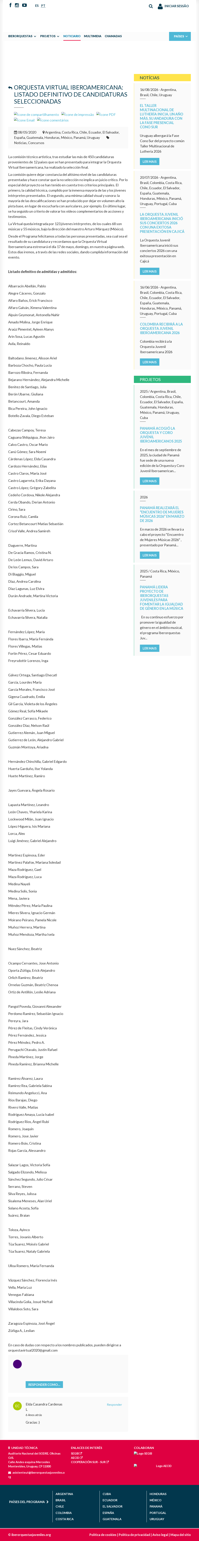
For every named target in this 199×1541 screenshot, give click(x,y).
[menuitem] (23, 36)
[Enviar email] (24, 120)
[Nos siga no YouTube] (24, 5)
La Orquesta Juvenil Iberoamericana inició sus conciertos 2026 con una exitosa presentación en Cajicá (162, 223)
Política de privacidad (134, 1535)
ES (37, 5)
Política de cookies (102, 1535)
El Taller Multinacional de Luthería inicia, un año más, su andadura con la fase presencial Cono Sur (161, 116)
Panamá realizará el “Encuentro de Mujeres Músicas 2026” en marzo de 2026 (162, 514)
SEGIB (75, 1453)
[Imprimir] (77, 114)
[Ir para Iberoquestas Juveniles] (99, 14)
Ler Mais (150, 161)
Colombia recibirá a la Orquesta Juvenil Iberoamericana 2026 (161, 328)
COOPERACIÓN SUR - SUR (88, 1462)
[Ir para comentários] (53, 120)
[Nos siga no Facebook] (10, 5)
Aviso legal (160, 1535)
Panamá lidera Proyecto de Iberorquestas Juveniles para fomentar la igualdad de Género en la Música (161, 598)
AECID (75, 1457)
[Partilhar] (36, 114)
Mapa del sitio (180, 1535)
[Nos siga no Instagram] (17, 5)
